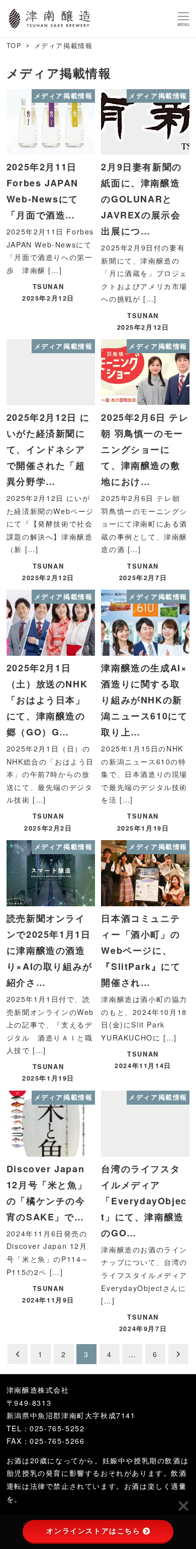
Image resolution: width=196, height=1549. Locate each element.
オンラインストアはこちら (93, 1530)
